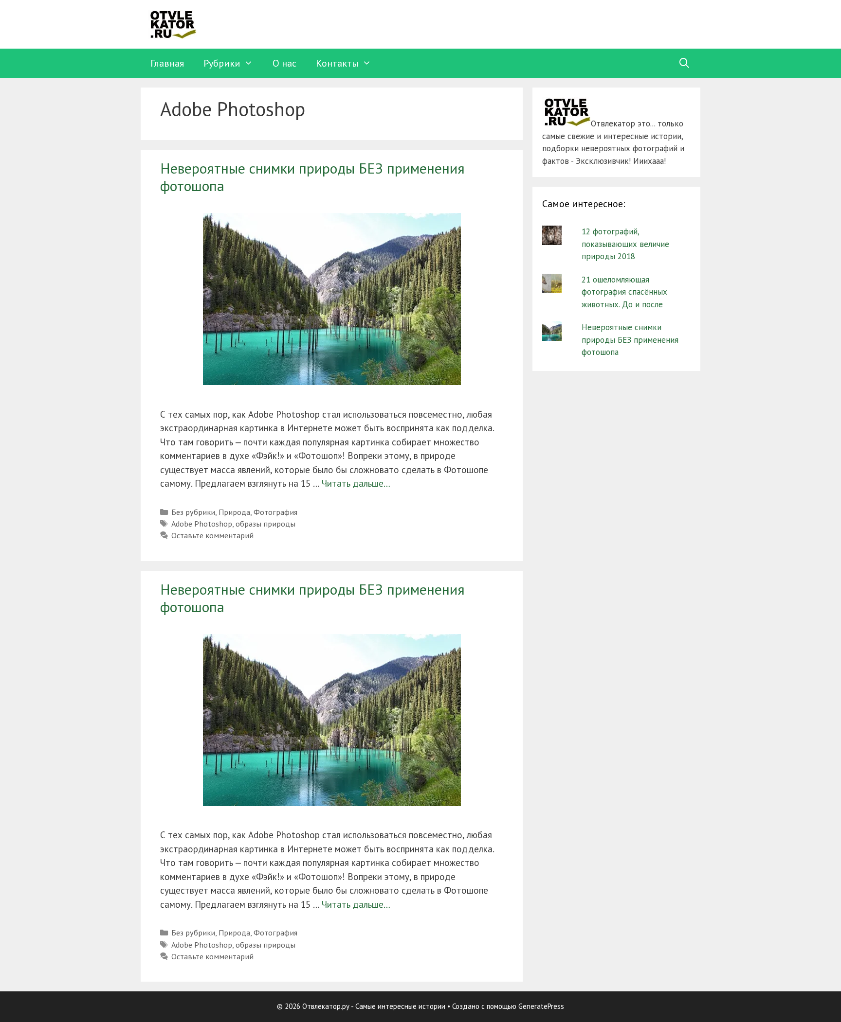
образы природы (265, 524)
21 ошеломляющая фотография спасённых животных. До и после (624, 292)
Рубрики (221, 63)
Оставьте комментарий (212, 535)
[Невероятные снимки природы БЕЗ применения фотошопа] (332, 382)
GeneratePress (541, 1006)
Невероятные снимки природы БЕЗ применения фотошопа (312, 177)
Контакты (337, 63)
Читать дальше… (356, 483)
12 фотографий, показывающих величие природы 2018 (625, 244)
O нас (284, 63)
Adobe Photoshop (201, 524)
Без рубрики (193, 512)
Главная (167, 63)
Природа (234, 512)
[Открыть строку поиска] (684, 63)
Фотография (275, 512)
